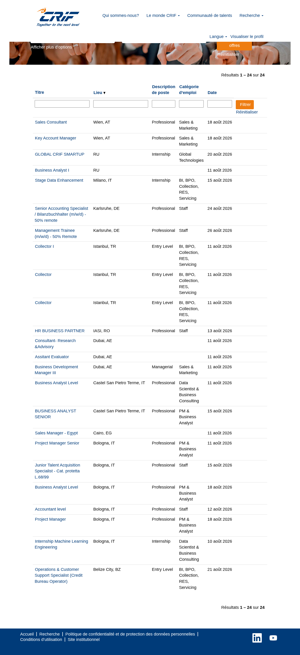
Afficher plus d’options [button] (51, 47)
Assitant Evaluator (52, 356)
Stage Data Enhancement (59, 180)
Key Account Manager (55, 138)
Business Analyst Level (56, 382)
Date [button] (212, 92)
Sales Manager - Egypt (56, 433)
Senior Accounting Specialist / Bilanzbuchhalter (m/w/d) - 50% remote (61, 214)
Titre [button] (39, 92)
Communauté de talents (209, 15)
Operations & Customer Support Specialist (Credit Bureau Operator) (58, 575)
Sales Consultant (51, 122)
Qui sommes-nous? (120, 15)
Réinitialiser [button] (228, 54)
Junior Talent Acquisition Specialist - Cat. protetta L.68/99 (57, 471)
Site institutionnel (84, 639)
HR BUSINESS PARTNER (60, 330)
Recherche (49, 634)
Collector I (44, 246)
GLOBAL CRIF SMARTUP (59, 154)
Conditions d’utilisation (41, 639)
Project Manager (50, 519)
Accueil (27, 634)
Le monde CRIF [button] (161, 15)
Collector (43, 274)
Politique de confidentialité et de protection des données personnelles (130, 634)
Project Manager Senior (57, 443)
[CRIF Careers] (58, 17)
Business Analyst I (52, 170)
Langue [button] (217, 36)
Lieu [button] (98, 92)
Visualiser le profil (246, 36)
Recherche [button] (250, 15)
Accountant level (50, 509)
